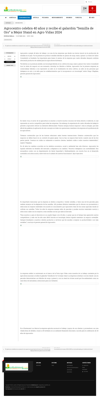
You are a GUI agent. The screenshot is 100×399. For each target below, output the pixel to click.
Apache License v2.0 (40, 387)
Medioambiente (57, 17)
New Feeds (69, 372)
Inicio (6, 17)
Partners (38, 365)
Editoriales (70, 365)
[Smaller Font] (5, 56)
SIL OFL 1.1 (23, 389)
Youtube (86, 371)
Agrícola (12, 17)
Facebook (85, 365)
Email (83, 367)
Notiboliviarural (34, 385)
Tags (53, 365)
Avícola (36, 17)
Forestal (78, 17)
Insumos (69, 17)
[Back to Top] (1, 397)
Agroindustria (24, 17)
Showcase (69, 369)
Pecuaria (45, 17)
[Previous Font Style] (5, 59)
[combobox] (92, 2)
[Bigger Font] (15, 56)
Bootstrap (7, 387)
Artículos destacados (72, 367)
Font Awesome (8, 389)
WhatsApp (84, 369)
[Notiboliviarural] (15, 9)
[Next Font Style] (15, 59)
